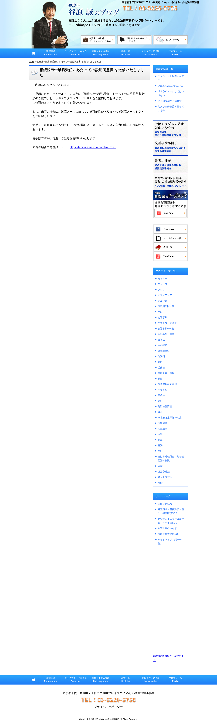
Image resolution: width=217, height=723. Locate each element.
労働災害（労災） (167, 373)
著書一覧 (125, 53)
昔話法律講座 (165, 406)
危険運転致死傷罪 (167, 384)
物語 (160, 434)
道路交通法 (164, 471)
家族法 (161, 395)
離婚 (160, 482)
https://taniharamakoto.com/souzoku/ (93, 147)
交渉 (160, 311)
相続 (160, 439)
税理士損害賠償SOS (169, 534)
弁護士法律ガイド (167, 528)
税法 (160, 445)
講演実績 (50, 53)
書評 (160, 412)
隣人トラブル (165, 477)
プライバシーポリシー (108, 706)
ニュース (162, 284)
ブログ (161, 289)
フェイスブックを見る (75, 53)
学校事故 (162, 389)
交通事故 (162, 317)
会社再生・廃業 (166, 334)
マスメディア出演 (150, 53)
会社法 (161, 339)
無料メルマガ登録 (100, 53)
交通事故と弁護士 (167, 323)
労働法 (161, 367)
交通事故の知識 (166, 328)
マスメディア (165, 295)
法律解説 (162, 423)
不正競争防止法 (166, 306)
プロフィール (175, 53)
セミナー (162, 278)
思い (160, 400)
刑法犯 (161, 356)
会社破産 (162, 345)
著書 (160, 466)
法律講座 (162, 428)
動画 (160, 378)
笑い (160, 451)
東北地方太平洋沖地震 (170, 417)
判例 (160, 362)
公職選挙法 (164, 350)
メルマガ (162, 300)
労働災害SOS (165, 503)
